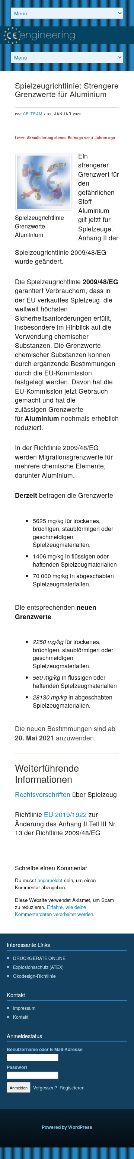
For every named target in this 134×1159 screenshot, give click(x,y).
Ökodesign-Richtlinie (34, 976)
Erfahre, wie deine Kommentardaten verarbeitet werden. (55, 910)
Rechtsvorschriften (42, 794)
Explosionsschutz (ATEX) (38, 967)
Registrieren (72, 1087)
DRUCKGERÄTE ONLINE (39, 958)
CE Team (32, 113)
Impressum (24, 1008)
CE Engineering (67, 35)
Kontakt (20, 1017)
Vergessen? (45, 1087)
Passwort (17, 1067)
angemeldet (50, 880)
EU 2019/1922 (65, 814)
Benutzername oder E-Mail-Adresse (45, 1049)
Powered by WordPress (67, 1127)
